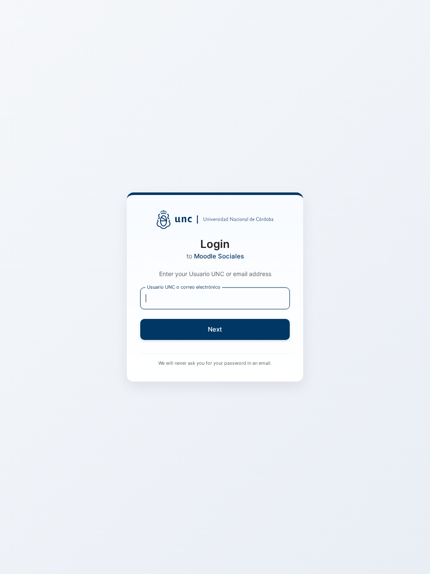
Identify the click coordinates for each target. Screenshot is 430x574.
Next (215, 329)
